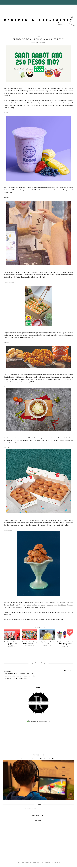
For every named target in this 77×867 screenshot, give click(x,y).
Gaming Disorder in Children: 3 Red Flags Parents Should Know (38, 759)
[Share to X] (38, 663)
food (38, 36)
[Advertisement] (38, 737)
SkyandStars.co (55, 862)
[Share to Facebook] (34, 663)
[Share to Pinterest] (43, 663)
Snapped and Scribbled (34, 862)
